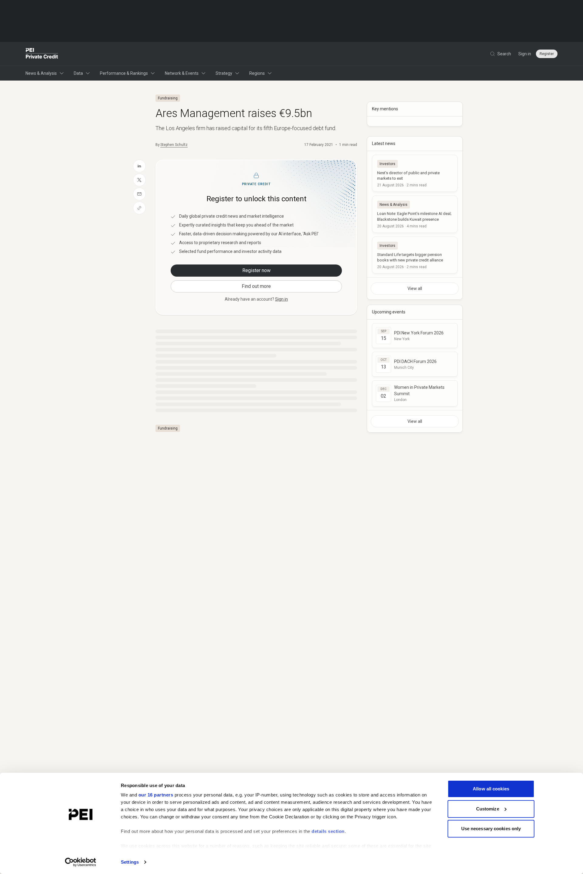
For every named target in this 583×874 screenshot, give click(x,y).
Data (78, 73)
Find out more (256, 286)
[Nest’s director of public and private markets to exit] (414, 173)
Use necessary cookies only (491, 828)
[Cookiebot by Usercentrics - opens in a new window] (80, 862)
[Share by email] (139, 194)
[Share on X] (139, 180)
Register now (256, 270)
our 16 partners (155, 794)
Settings (130, 862)
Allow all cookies (491, 788)
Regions (257, 73)
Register (547, 54)
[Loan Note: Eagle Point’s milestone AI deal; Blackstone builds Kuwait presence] (414, 214)
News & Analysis (41, 73)
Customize (487, 808)
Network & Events (182, 73)
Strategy (224, 73)
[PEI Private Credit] (42, 54)
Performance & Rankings (124, 73)
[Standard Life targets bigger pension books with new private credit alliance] (414, 255)
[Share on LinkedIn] (139, 166)
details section (328, 831)
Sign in (524, 53)
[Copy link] (139, 208)
